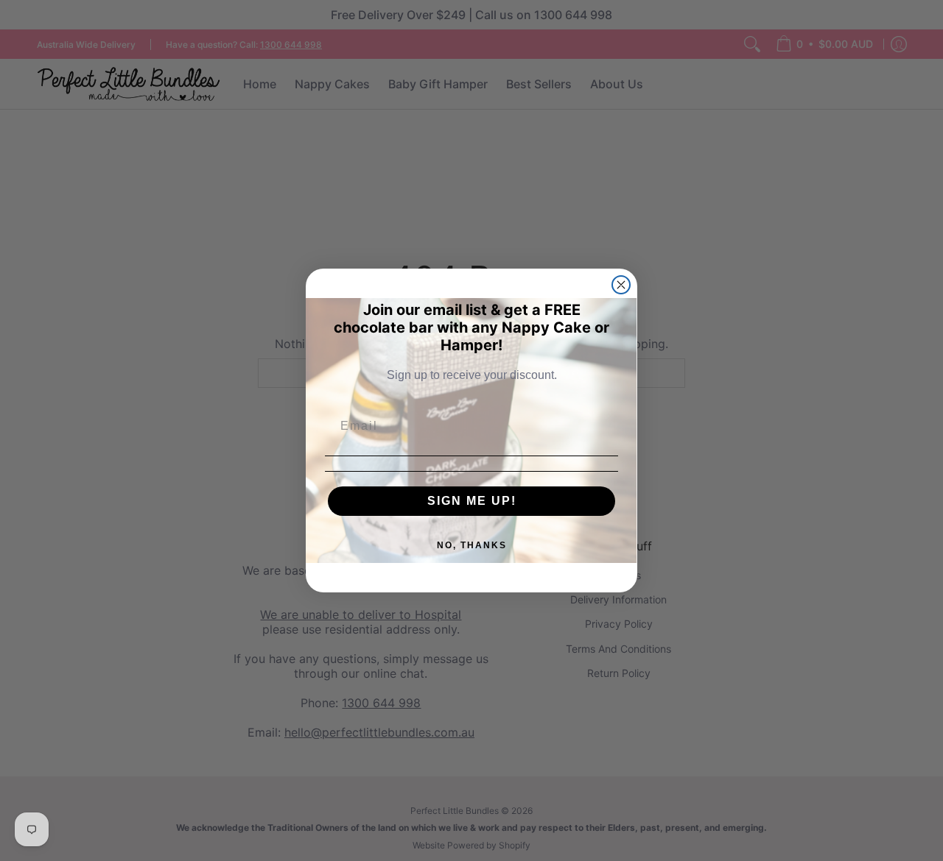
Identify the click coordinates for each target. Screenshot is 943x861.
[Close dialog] (621, 285)
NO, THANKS (472, 545)
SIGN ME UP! (471, 501)
